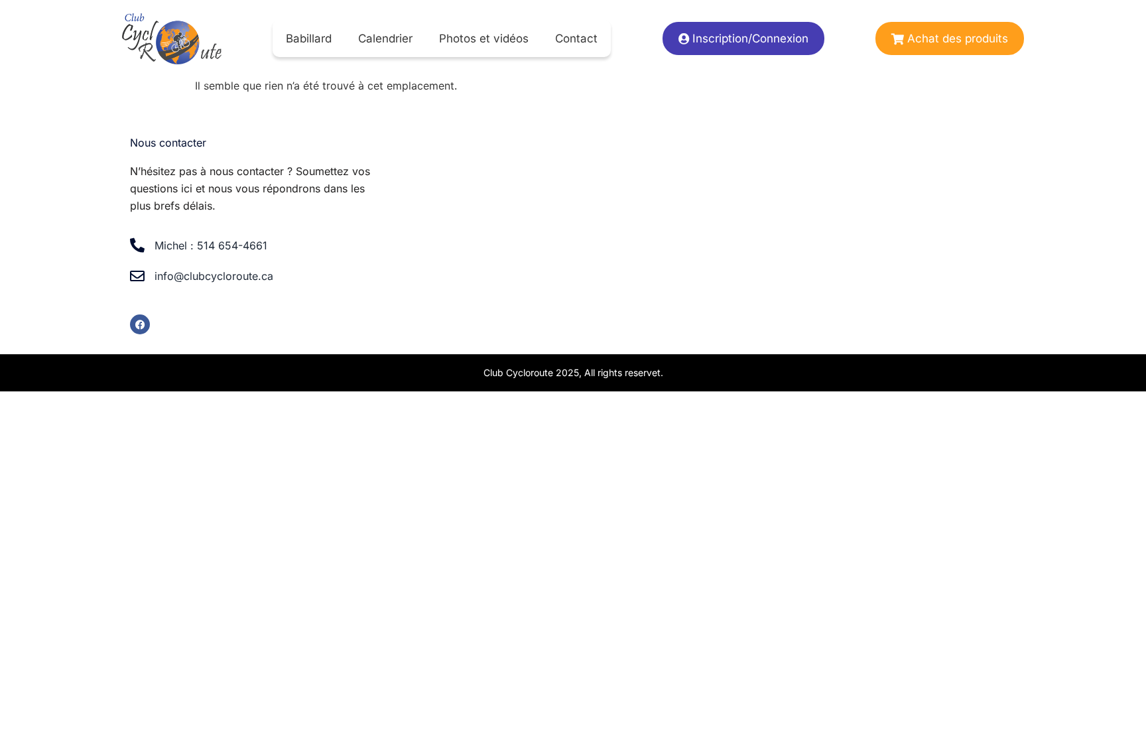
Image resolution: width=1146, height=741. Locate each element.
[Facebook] (140, 324)
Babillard (309, 38)
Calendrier (385, 38)
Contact (576, 38)
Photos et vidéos (484, 38)
